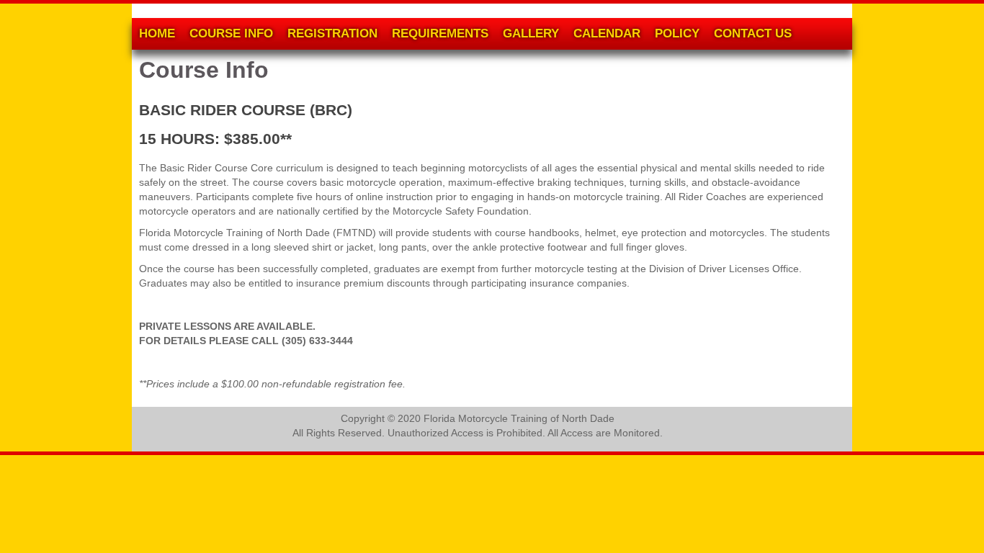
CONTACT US (753, 33)
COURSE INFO (231, 33)
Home (157, 33)
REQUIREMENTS (440, 33)
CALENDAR (606, 33)
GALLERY (531, 33)
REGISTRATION (332, 33)
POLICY (677, 33)
